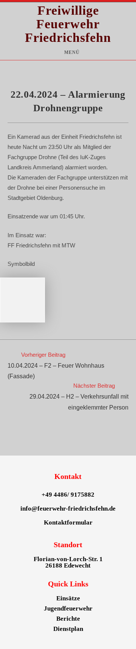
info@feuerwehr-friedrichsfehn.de (68, 508)
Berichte (68, 618)
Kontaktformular (68, 522)
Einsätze (68, 598)
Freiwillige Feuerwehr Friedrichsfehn (68, 23)
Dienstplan (68, 628)
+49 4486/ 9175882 (68, 494)
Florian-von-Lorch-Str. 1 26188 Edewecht (68, 562)
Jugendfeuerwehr (68, 608)
